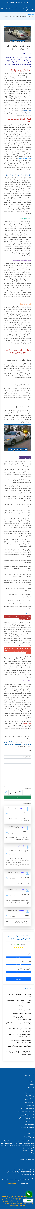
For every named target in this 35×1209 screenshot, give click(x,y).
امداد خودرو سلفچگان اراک (22, 1009)
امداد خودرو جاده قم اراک (27, 1127)
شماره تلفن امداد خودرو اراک (13, 1173)
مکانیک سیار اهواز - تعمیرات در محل (13, 1204)
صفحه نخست (30, 1078)
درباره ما (31, 1081)
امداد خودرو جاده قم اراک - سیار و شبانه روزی (20, 995)
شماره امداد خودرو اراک (27, 1174)
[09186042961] (29, 1194)
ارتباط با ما (31, 1087)
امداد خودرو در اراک (17, 1170)
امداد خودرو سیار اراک (28, 1173)
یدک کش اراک (30, 1095)
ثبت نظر (17, 797)
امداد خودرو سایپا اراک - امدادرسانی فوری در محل (19, 1029)
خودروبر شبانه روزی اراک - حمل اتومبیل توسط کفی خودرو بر (18, 1035)
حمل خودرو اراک (29, 1102)
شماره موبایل (27, 756)
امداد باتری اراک (29, 1124)
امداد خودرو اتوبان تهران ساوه (14, 1203)
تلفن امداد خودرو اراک (12, 1171)
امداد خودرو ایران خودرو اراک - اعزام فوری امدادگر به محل (19, 1018)
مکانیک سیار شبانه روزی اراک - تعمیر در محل (19, 1047)
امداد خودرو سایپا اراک (27, 1108)
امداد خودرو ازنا (29, 1121)
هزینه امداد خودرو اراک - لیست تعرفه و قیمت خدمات (18, 1023)
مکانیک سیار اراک (29, 1099)
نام (30, 750)
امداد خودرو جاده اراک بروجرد (22, 1013)
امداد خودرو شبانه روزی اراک (26, 1171)
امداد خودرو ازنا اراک (24, 1006)
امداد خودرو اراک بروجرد (27, 1114)
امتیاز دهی (18, 979)
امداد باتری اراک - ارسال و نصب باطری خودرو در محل (19, 1001)
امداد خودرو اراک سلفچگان (26, 1118)
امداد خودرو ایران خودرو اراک (26, 1111)
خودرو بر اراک (30, 1105)
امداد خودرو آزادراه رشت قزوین (25, 1196)
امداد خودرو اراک (29, 14)
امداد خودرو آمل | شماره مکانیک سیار (20, 1200)
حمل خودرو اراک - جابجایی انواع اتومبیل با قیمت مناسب (21, 1041)
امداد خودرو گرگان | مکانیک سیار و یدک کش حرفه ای (17, 1201)
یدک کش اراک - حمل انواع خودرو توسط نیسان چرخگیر (18, 1053)
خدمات (32, 1084)
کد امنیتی (28, 788)
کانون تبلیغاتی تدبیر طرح (13, 1183)
